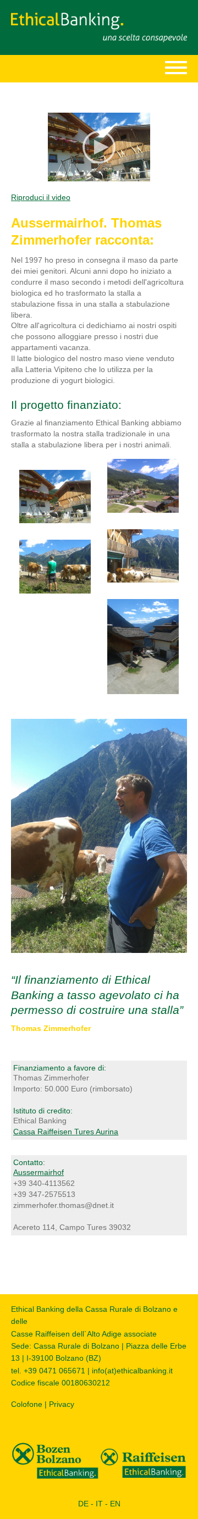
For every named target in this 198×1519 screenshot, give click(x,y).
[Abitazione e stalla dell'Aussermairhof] (55, 495)
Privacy (61, 1404)
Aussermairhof (38, 1172)
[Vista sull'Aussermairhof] (143, 645)
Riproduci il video (40, 197)
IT (99, 1503)
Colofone (26, 1404)
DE (83, 1503)
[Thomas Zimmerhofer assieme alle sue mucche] (99, 835)
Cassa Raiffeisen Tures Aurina (65, 1131)
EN (115, 1503)
